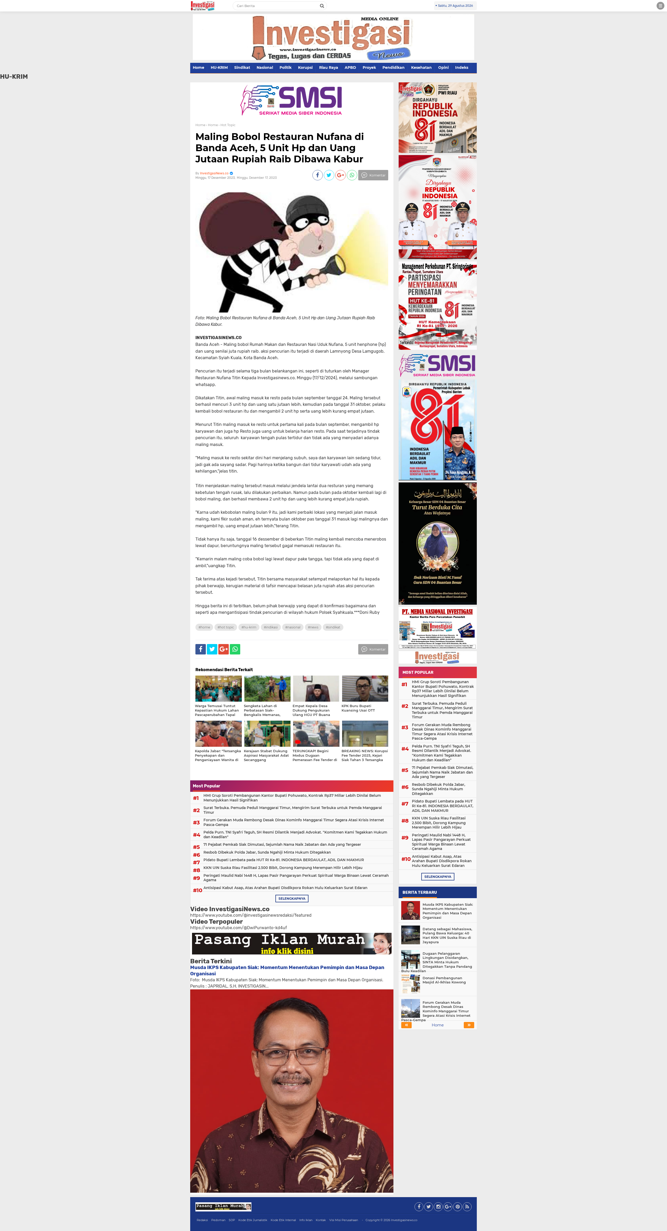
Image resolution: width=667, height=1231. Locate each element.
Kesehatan (421, 67)
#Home (204, 627)
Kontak (321, 1220)
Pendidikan (393, 67)
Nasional (265, 67)
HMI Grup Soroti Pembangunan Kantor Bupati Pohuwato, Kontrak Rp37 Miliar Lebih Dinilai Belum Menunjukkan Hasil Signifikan (292, 797)
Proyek (369, 67)
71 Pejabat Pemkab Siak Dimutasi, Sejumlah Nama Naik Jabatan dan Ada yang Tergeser (282, 844)
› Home (212, 125)
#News (313, 627)
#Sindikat (333, 627)
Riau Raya (328, 67)
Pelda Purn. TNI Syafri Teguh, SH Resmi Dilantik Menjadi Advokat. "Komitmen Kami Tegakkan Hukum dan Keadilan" (295, 834)
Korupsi (305, 67)
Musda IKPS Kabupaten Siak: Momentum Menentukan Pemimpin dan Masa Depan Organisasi (448, 911)
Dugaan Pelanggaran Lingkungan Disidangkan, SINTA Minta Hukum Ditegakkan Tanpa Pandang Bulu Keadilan (436, 962)
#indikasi (271, 627)
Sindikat (242, 67)
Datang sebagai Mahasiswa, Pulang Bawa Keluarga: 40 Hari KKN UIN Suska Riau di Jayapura (447, 935)
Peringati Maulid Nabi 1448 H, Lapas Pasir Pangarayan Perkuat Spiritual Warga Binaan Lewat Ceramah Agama (296, 877)
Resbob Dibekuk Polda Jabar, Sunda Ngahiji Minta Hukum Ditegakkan (267, 852)
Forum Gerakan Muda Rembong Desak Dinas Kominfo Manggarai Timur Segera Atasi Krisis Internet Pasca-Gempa (293, 822)
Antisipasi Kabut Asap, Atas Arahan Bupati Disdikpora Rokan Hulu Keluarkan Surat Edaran (285, 888)
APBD (350, 67)
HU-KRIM (219, 67)
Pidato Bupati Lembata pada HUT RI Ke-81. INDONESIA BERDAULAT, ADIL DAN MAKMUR (283, 860)
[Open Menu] (660, 6)
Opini (443, 67)
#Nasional (292, 627)
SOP (232, 1220)
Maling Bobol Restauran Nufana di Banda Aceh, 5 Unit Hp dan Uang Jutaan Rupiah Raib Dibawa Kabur (279, 148)
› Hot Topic (227, 125)
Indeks (461, 67)
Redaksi (202, 1220)
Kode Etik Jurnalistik (252, 1220)
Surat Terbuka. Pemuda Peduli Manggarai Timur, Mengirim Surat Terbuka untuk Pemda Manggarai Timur (292, 810)
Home (198, 67)
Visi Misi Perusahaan (343, 1220)
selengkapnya (292, 899)
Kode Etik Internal (283, 1220)
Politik (286, 67)
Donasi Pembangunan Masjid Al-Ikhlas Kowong (444, 980)
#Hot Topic (226, 627)
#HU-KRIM (249, 627)
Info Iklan (305, 1220)
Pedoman (218, 1220)
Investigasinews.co (404, 1220)
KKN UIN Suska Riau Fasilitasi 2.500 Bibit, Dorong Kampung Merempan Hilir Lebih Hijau (282, 868)
